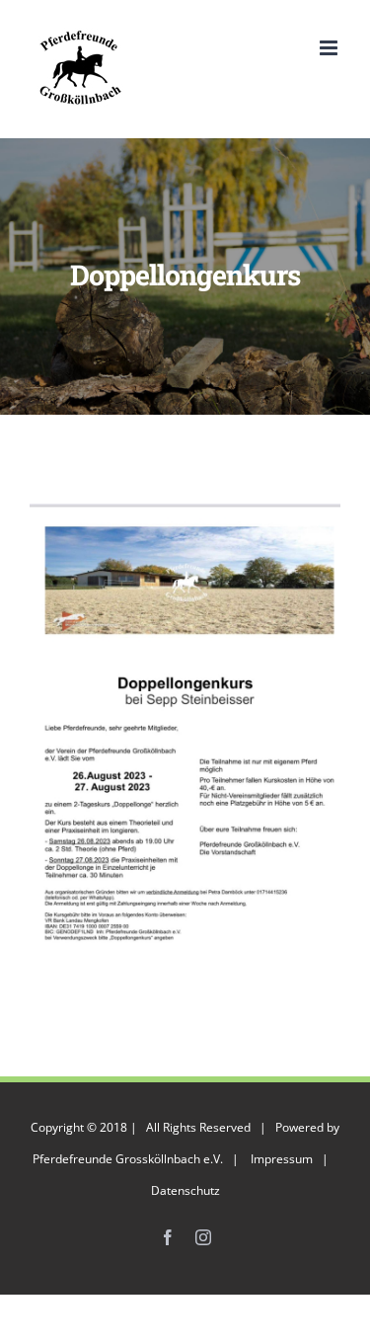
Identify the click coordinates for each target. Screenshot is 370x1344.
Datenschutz (185, 1190)
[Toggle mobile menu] (330, 48)
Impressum (282, 1158)
